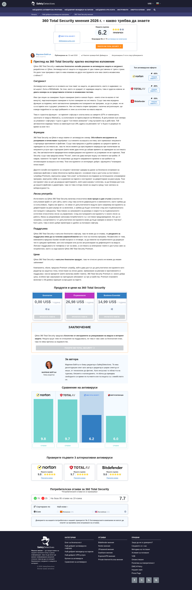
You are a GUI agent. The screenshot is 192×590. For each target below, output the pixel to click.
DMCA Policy (137, 566)
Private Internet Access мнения (110, 560)
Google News (156, 580)
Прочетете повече (47, 317)
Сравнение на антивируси (76, 562)
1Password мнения (106, 549)
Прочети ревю (47, 478)
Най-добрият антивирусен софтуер (75, 547)
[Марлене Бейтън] (49, 366)
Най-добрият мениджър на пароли (79, 10)
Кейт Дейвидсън (102, 55)
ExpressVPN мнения (106, 556)
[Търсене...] (154, 10)
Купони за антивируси (74, 558)
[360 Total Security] (67, 36)
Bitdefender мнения (106, 542)
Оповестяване (138, 560)
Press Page (136, 573)
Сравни (43, 446)
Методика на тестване (141, 549)
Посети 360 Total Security (109, 46)
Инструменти (122, 10)
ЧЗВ (133, 556)
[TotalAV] (79, 468)
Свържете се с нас (139, 546)
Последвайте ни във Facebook (134, 580)
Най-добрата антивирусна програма (47, 10)
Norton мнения (104, 546)
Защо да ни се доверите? (142, 542)
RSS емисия (149, 580)
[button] (4, 4)
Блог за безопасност (73, 542)
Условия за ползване (140, 553)
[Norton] (47, 468)
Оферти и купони (138, 10)
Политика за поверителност (143, 563)
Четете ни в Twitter (141, 580)
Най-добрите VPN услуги (75, 555)
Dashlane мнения (105, 553)
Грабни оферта (153, 77)
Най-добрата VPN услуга (105, 10)
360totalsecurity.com (67, 41)
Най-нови (61, 507)
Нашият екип (137, 570)
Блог (149, 10)
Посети (79, 348)
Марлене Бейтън (43, 54)
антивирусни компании (117, 39)
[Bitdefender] (112, 468)
